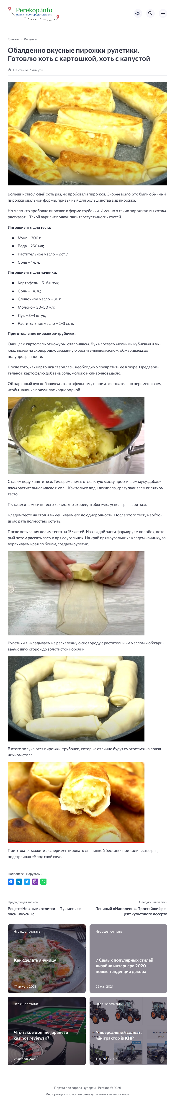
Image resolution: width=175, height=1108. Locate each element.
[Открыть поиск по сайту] (150, 13)
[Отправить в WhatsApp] (43, 882)
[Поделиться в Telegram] (19, 882)
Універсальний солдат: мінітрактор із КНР (119, 1035)
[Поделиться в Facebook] (11, 882)
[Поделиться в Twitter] (27, 882)
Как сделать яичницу (35, 959)
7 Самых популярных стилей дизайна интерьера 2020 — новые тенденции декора (124, 965)
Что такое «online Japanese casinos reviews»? (41, 1035)
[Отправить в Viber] (35, 882)
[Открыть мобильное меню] (163, 13)
